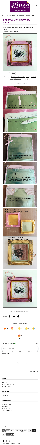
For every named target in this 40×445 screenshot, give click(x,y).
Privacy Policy (6, 408)
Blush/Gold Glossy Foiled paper (20, 77)
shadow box (29, 27)
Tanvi (13, 73)
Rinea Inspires (11, 15)
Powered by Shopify (15, 443)
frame (9, 27)
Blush (4, 27)
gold (13, 27)
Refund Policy (6, 406)
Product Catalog (6, 386)
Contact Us (5, 395)
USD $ (6, 426)
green (16, 27)
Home (3, 15)
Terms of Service (7, 410)
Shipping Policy (6, 404)
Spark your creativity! (8, 384)
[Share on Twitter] (14, 316)
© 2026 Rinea (5, 443)
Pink (24, 27)
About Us (4, 382)
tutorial (5, 29)
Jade (20, 27)
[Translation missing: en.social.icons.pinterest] (18, 316)
